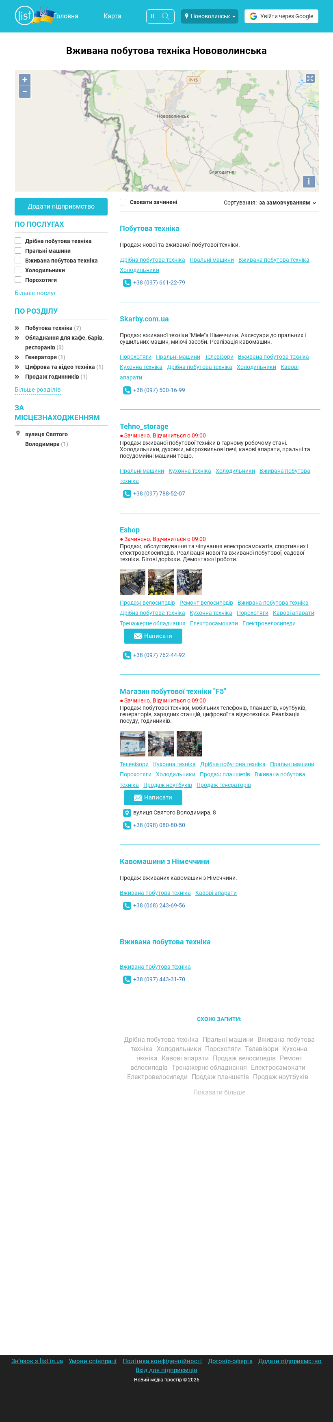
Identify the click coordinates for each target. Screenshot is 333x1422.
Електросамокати (214, 623)
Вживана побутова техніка (62, 260)
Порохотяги (41, 280)
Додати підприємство (61, 206)
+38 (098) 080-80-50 (159, 825)
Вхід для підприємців (166, 1370)
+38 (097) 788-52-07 (159, 493)
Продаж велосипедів (147, 602)
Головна (65, 16)
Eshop (130, 530)
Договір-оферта (230, 1361)
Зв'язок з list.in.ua (37, 1361)
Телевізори (219, 356)
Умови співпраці (93, 1361)
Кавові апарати (293, 613)
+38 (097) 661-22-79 (159, 282)
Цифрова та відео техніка (64, 367)
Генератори (45, 357)
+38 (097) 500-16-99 (159, 390)
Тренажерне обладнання (153, 623)
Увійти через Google (286, 16)
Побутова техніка (53, 328)
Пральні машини (48, 251)
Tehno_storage (144, 426)
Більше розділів (38, 389)
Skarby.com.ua (144, 319)
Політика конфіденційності (162, 1361)
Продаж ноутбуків (167, 785)
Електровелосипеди (269, 623)
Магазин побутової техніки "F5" (173, 691)
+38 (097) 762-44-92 (159, 655)
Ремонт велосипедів (206, 602)
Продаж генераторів (224, 785)
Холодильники (45, 270)
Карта (112, 16)
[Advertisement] (219, 1195)
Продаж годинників (56, 376)
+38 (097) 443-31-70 (159, 979)
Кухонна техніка (141, 367)
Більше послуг (35, 293)
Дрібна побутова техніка (59, 241)
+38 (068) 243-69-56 (159, 905)
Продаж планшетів (225, 774)
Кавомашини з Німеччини (164, 861)
